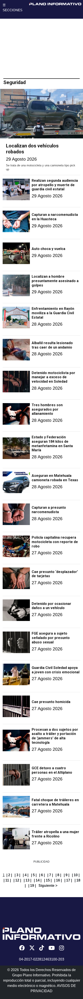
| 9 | (66, 875)
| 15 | (48, 880)
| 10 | (75, 875)
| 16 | (58, 880)
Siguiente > (48, 885)
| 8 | (58, 875)
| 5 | (34, 875)
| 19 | (32, 885)
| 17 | (68, 880)
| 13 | (27, 880)
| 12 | (17, 880)
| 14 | (37, 880)
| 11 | (7, 880)
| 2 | (9, 875)
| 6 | (42, 875)
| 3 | (17, 875)
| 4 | (25, 875)
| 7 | (50, 875)
